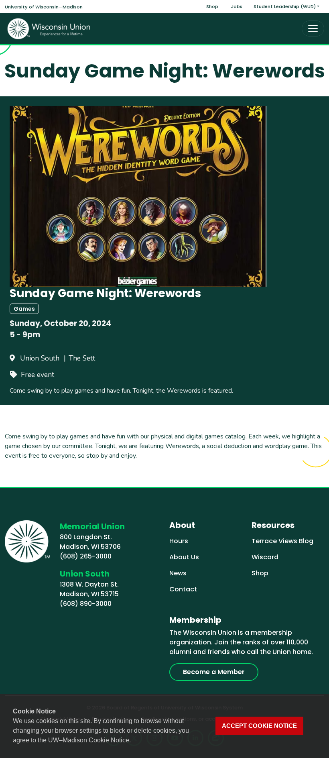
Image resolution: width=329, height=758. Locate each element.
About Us (184, 557)
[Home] (49, 28)
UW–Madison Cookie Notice (88, 740)
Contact (183, 589)
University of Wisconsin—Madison (44, 7)
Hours (178, 541)
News (178, 573)
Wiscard (265, 557)
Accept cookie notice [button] (259, 726)
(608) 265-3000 (86, 556)
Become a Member (214, 671)
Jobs (236, 6)
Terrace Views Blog (282, 541)
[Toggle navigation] (313, 28)
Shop (212, 6)
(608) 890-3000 (86, 603)
